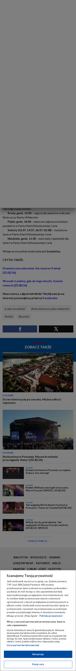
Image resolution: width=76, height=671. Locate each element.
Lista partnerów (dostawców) (23, 645)
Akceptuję (38, 654)
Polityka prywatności (51, 615)
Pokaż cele (38, 664)
